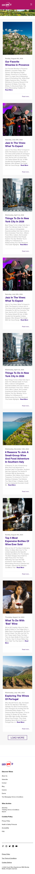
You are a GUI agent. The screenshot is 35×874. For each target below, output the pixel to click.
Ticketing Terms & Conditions (10, 810)
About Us (4, 776)
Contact (4, 783)
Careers (4, 790)
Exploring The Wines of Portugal (17, 697)
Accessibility (5, 828)
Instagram (6, 846)
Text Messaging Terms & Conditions (12, 797)
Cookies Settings (7, 862)
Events (4, 793)
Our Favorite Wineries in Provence (17, 63)
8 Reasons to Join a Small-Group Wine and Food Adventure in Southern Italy (17, 456)
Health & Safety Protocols (9, 824)
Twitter (10, 846)
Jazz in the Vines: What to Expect (15, 144)
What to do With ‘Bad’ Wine (14, 622)
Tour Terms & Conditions (9, 858)
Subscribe (5, 779)
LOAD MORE (17, 737)
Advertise (4, 808)
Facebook (3, 846)
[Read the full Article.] (17, 54)
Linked (13, 846)
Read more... (26, 96)
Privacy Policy (6, 821)
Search (4, 811)
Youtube (16, 846)
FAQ (3, 831)
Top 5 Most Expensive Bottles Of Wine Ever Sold (17, 541)
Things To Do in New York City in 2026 (17, 220)
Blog (3, 786)
